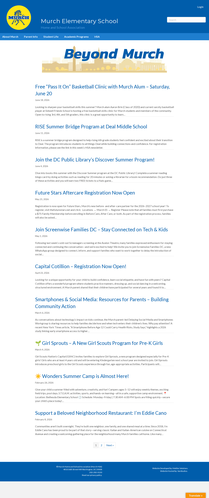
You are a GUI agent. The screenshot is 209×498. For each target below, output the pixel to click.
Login (200, 6)
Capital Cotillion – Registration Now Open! (80, 266)
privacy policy (96, 475)
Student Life (50, 36)
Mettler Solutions (180, 468)
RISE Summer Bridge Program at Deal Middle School (91, 126)
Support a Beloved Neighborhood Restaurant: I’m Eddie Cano (101, 413)
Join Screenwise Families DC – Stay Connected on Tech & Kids (101, 229)
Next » (110, 445)
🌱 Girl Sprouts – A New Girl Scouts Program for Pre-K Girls (99, 343)
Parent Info (31, 36)
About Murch (10, 36)
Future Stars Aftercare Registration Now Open (85, 192)
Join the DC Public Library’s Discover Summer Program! (95, 159)
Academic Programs (76, 36)
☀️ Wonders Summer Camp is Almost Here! (82, 376)
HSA (97, 36)
